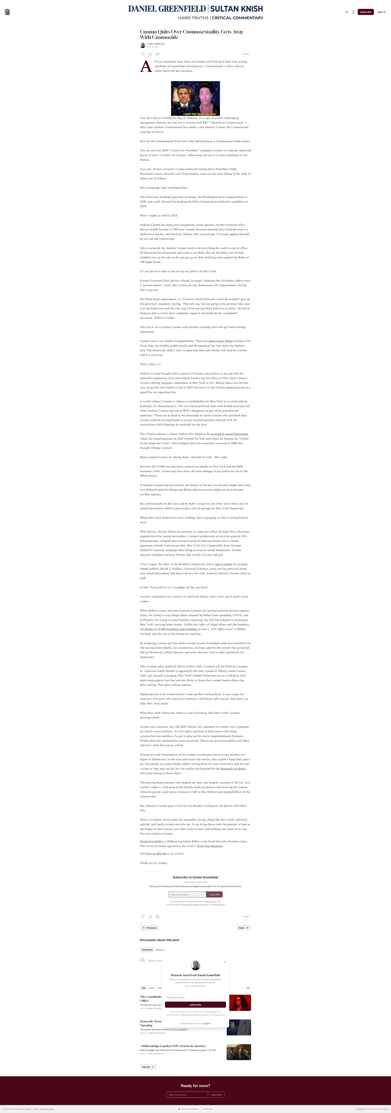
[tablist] (153, 950)
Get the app (207, 1109)
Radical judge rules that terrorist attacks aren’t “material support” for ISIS (178, 1050)
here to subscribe (156, 853)
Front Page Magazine (210, 846)
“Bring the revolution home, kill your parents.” (164, 1029)
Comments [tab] (147, 949)
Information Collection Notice (194, 1014)
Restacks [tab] (160, 949)
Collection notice (47, 1109)
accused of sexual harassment (229, 434)
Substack (360, 1109)
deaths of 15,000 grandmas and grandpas (170, 629)
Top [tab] (143, 988)
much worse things (220, 341)
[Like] (143, 54)
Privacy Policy (218, 1014)
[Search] (347, 12)
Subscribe (365, 11)
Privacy (29, 1109)
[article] (195, 1029)
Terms (35, 1109)
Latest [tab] (151, 988)
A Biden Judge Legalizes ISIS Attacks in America (173, 1046)
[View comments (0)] (150, 54)
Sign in (382, 11)
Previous (152, 927)
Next (241, 927)
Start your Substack (189, 1109)
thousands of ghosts (233, 769)
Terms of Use (210, 1011)
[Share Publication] (353, 12)
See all (146, 1066)
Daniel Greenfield (155, 44)
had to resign (223, 564)
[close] (224, 961)
